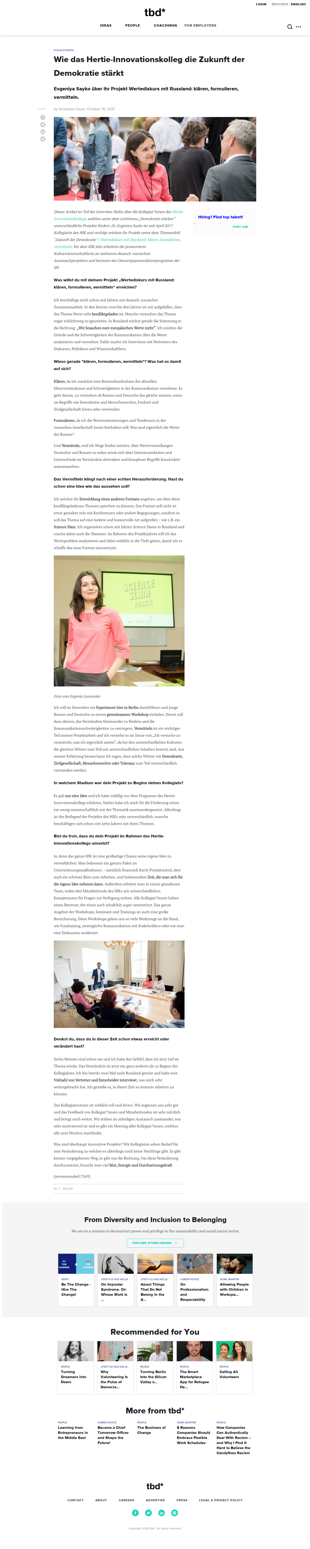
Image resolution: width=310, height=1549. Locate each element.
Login (262, 4)
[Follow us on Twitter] (148, 1515)
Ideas (106, 25)
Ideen (65, 1279)
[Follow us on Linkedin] (161, 1515)
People (132, 25)
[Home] (155, 12)
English (298, 4)
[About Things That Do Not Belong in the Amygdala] (155, 1264)
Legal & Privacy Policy (221, 1500)
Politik (68, 1188)
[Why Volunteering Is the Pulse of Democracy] (115, 1351)
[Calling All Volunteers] (234, 1351)
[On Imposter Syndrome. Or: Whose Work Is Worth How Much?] (115, 1264)
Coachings (165, 25)
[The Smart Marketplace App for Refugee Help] (194, 1351)
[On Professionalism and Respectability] (195, 1264)
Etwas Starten (64, 50)
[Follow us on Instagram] (174, 1515)
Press (182, 1500)
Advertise (155, 1500)
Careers (126, 1500)
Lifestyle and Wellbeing (117, 1279)
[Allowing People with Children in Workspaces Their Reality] (234, 1264)
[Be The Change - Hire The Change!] (76, 1264)
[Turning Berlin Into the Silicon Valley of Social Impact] (155, 1351)
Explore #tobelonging (152, 1243)
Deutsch (280, 4)
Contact (75, 1500)
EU (56, 1188)
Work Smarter (229, 1279)
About (101, 1500)
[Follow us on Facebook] (135, 1515)
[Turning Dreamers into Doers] (75, 1351)
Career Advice (189, 1279)
